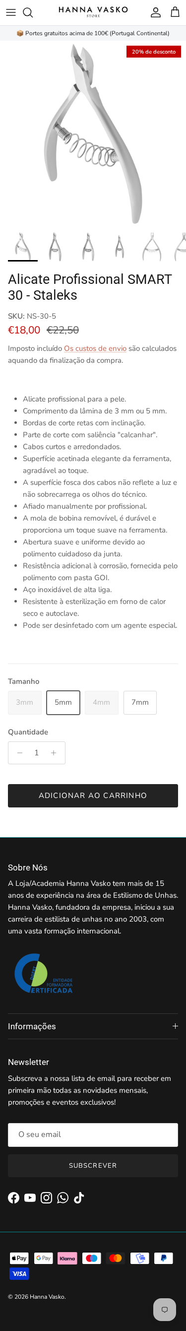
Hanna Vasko (47, 1297)
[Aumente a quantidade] (56, 753)
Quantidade (28, 732)
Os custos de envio (95, 348)
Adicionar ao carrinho (93, 795)
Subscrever (93, 1165)
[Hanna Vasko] (93, 12)
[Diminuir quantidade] (17, 753)
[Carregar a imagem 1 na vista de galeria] (93, 134)
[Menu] (11, 12)
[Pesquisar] (33, 12)
